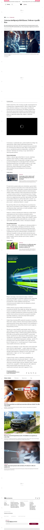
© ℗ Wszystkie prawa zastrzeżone (13, 372)
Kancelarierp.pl (32, 507)
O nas (5, 502)
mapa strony (6, 516)
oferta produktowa (21, 516)
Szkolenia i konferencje (8, 513)
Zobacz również (7, 378)
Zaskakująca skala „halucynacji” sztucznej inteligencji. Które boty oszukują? (26, 178)
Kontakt (5, 503)
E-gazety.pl (32, 503)
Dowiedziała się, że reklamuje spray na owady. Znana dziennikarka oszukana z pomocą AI (27, 246)
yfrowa (25, 4)
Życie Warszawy (33, 509)
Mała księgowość (33, 506)
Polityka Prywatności (14, 502)
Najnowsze (24, 378)
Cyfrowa (7, 17)
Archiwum (22, 506)
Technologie (12, 17)
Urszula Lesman (10, 101)
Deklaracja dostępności (15, 507)
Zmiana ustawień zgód (15, 503)
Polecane (16, 378)
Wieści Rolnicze (32, 508)
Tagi (31, 378)
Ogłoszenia (22, 503)
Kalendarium (13, 516)
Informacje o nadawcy (15, 506)
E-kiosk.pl (31, 502)
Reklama (22, 502)
